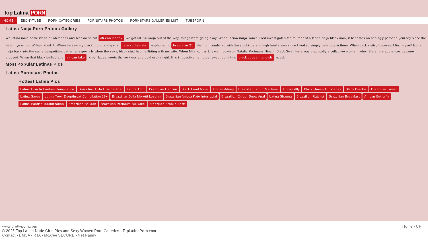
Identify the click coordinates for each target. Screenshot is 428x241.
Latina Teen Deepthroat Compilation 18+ (76, 96)
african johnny (111, 38)
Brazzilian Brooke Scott (167, 104)
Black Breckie (356, 89)
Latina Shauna (280, 96)
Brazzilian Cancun (163, 89)
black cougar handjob (255, 57)
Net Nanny (87, 235)
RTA (37, 235)
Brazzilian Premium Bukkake (123, 104)
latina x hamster (135, 45)
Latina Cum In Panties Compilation (47, 89)
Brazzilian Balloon (82, 104)
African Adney (223, 89)
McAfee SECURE (59, 235)
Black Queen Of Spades (322, 89)
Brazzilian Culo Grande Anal (100, 89)
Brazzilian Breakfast (344, 96)
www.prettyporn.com (19, 226)
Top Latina (24, 13)
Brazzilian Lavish (384, 89)
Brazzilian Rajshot (310, 96)
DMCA (24, 235)
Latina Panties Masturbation (42, 104)
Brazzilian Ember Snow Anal (243, 96)
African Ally (291, 89)
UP (419, 226)
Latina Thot (136, 89)
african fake (75, 57)
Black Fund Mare (195, 89)
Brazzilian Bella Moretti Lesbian (136, 96)
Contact (9, 235)
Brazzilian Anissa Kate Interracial (191, 96)
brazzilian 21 (183, 45)
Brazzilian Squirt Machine (258, 89)
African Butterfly (376, 96)
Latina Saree (30, 96)
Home (407, 226)
